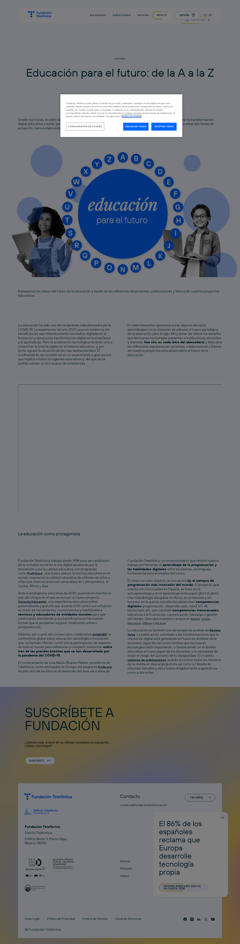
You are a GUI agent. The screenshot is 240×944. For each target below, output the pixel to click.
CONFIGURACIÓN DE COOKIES (85, 126)
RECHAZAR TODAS (135, 126)
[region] (121, 115)
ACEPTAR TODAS (163, 126)
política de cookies (131, 116)
